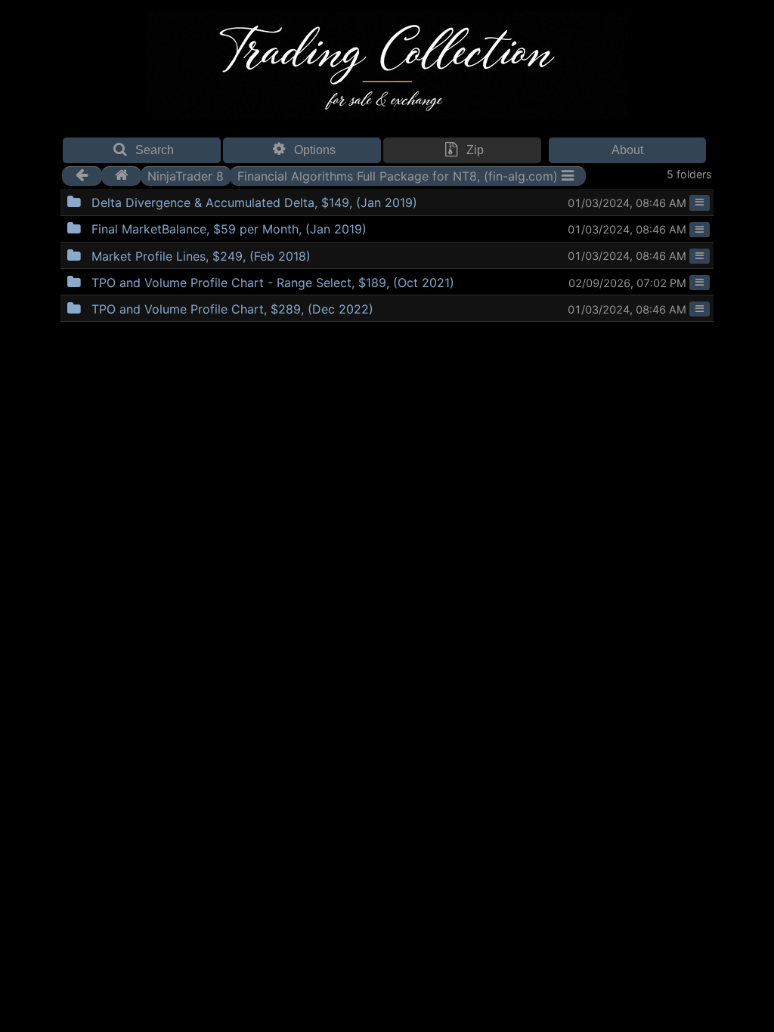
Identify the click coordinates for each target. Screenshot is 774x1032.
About (627, 150)
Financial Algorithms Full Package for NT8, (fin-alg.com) (397, 175)
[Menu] (699, 202)
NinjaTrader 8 (185, 175)
